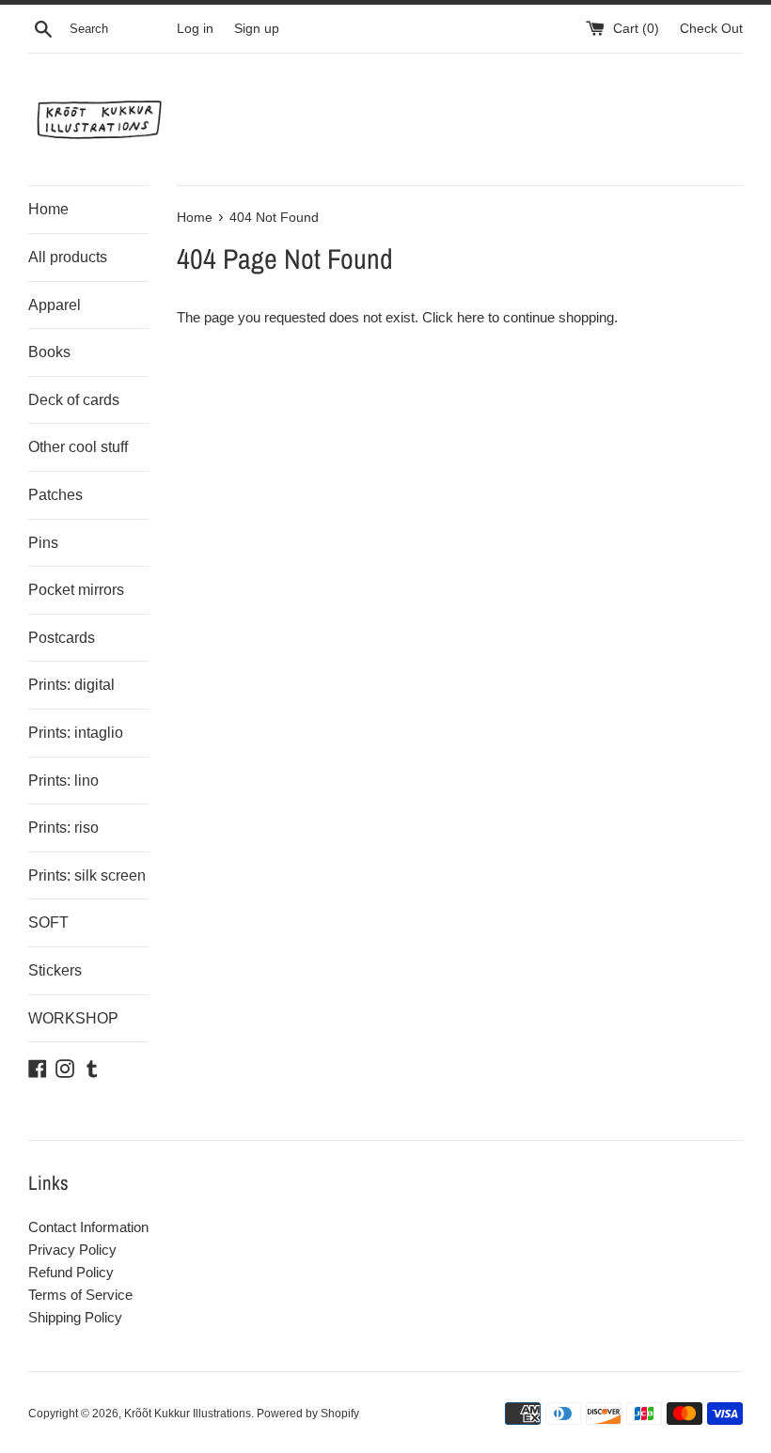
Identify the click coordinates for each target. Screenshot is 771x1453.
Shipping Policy (75, 1317)
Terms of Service (80, 1295)
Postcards (61, 638)
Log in (195, 29)
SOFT (48, 922)
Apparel (54, 305)
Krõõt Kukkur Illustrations (187, 1413)
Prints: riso (63, 828)
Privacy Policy (72, 1250)
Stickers (55, 970)
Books (49, 352)
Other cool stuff (78, 447)
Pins (43, 543)
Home (48, 209)
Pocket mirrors (76, 590)
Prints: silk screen (87, 875)
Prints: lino (63, 781)
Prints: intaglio (75, 733)
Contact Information (88, 1227)
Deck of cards (73, 400)
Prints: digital (71, 685)
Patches (55, 495)
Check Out (711, 29)
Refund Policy (71, 1272)
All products (67, 257)
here (470, 317)
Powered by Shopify (308, 1413)
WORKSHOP (73, 1018)
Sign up (256, 29)
